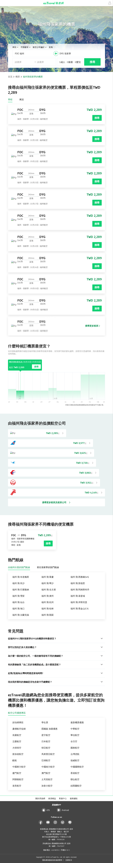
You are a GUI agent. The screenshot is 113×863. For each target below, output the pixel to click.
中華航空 (75, 728)
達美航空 (16, 785)
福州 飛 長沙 (18, 583)
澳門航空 (45, 773)
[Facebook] (41, 822)
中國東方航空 (19, 766)
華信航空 (75, 735)
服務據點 (74, 798)
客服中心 (63, 798)
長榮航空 (16, 735)
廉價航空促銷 (19, 728)
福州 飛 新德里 (78, 583)
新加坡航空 (17, 754)
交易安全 (68, 860)
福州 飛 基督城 (78, 595)
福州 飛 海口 (18, 608)
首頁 (10, 76)
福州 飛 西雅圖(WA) (80, 577)
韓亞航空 (45, 747)
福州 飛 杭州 (47, 602)
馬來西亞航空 (48, 754)
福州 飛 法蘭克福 (20, 614)
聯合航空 (75, 779)
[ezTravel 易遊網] (56, 3)
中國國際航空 (77, 766)
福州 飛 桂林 (47, 608)
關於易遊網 (40, 798)
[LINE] (70, 822)
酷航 (14, 760)
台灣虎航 (75, 754)
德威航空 (75, 760)
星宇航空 (45, 735)
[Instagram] (55, 822)
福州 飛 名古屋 (48, 589)
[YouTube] (48, 822)
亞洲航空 (45, 760)
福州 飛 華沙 (47, 583)
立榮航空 (16, 741)
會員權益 (52, 798)
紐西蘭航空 (76, 785)
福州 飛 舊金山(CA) (79, 608)
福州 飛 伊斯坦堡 (79, 602)
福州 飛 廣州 (47, 595)
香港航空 (75, 773)
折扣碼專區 (17, 722)
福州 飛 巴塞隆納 (20, 589)
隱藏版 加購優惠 (49, 728)
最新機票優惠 (77, 722)
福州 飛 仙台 (18, 602)
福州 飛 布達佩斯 (20, 577)
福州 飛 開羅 (47, 614)
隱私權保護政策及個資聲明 (52, 860)
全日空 (74, 741)
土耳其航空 (47, 779)
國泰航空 (75, 747)
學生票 (44, 722)
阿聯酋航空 (17, 779)
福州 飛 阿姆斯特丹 (80, 589)
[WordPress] (62, 822)
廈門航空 (16, 773)
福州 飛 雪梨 (18, 595)
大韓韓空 (16, 747)
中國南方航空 (48, 766)
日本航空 (45, 741)
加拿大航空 (47, 785)
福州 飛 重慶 (47, 577)
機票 (17, 76)
